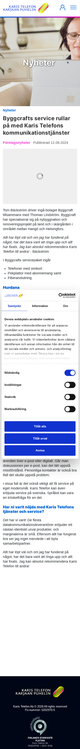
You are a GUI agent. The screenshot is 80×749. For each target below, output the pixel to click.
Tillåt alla (40, 426)
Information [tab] (40, 306)
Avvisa (40, 450)
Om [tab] (65, 306)
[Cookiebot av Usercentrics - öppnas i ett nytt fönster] (59, 295)
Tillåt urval (40, 438)
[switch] (70, 385)
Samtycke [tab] (14, 306)
